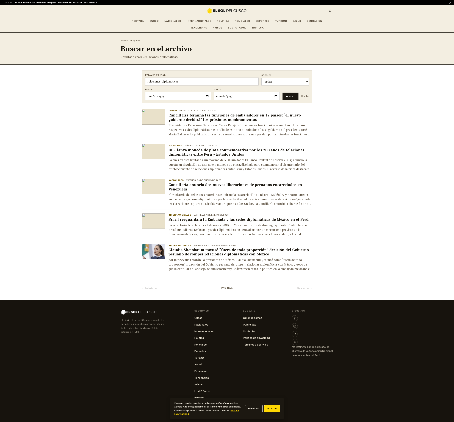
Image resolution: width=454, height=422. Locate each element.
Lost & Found (237, 28)
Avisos (217, 28)
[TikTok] (295, 334)
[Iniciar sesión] (450, 2)
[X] (295, 342)
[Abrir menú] (124, 11)
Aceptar (272, 408)
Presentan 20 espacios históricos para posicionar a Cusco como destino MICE (56, 2)
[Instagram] (295, 326)
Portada (138, 21)
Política (223, 21)
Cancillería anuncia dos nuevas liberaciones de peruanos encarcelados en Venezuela (235, 187)
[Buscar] (330, 11)
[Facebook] (295, 318)
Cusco (154, 21)
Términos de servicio (255, 344)
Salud (297, 21)
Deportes (263, 21)
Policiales (242, 21)
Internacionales (199, 21)
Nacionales (172, 21)
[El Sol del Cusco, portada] (227, 11)
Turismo (281, 21)
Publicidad (249, 324)
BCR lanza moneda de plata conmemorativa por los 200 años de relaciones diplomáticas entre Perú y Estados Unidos (236, 152)
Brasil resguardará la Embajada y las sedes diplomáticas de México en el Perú (238, 219)
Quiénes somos (252, 317)
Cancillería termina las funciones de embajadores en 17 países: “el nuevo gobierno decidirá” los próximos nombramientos (234, 117)
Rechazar (254, 408)
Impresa (258, 28)
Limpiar (305, 96)
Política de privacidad (256, 338)
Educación (314, 21)
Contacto (249, 331)
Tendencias (198, 28)
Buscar (290, 96)
